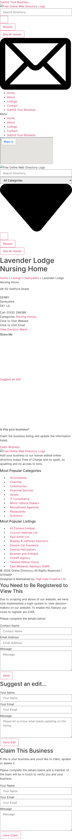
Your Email (7, 704)
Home (11, 93)
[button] (36, 114)
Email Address (9, 637)
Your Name (7, 692)
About (11, 97)
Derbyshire (32, 278)
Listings (12, 101)
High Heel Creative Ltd (50, 579)
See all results (12, 34)
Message (6, 648)
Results (7, 27)
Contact (12, 105)
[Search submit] (4, 19)
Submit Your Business (21, 109)
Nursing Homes (26, 316)
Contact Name (9, 625)
